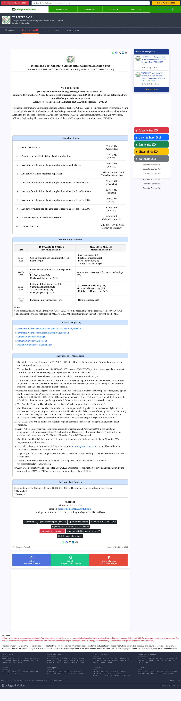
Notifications (147, 158)
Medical (16, 660)
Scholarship (114, 673)
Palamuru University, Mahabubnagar (34, 344)
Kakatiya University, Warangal (31, 336)
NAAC (152, 671)
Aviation (24, 660)
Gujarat (72, 660)
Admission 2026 (62, 9)
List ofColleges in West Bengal (70, 562)
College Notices (148, 130)
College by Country (100, 673)
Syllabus (62, 521)
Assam (81, 658)
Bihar (49, 660)
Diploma (25, 671)
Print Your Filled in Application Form (83, 531)
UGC (146, 671)
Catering (61, 673)
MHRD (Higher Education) (167, 671)
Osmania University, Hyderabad (32, 340)
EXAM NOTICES (31, 30)
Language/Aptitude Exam (120, 675)
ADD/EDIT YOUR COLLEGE (59, 680)
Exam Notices (147, 144)
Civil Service (71, 673)
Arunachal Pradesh (69, 658)
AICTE (140, 671)
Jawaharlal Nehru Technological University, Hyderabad (43, 332)
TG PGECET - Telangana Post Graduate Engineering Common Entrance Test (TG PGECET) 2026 (153, 62)
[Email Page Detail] (126, 52)
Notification (31, 521)
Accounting (51, 671)
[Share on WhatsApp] (113, 52)
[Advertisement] (90, 41)
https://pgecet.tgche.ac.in (84, 446)
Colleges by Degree (100, 671)
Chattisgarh (57, 660)
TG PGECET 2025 (72, 30)
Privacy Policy (29, 680)
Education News (148, 151)
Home (3, 680)
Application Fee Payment (62, 526)
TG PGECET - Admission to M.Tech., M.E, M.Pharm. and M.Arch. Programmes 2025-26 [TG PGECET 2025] (153, 78)
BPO (60, 671)
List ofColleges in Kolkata (31, 562)
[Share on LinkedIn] (123, 52)
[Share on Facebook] (116, 52)
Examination (89, 9)
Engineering (6, 660)
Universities (136, 9)
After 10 (6, 671)
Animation (67, 671)
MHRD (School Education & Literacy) (152, 673)
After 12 (16, 671)
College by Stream (117, 671)
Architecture (18, 658)
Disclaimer (19, 680)
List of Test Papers (49, 521)
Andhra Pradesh (53, 658)
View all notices (151, 89)
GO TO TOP (176, 680)
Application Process (100, 675)
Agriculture (6, 658)
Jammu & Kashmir (70, 662)
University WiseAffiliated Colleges (108, 562)
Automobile (51, 673)
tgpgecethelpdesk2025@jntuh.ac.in (74, 508)
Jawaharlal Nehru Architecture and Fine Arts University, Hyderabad (49, 328)
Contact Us (11, 680)
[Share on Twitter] (120, 52)
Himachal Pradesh (54, 662)
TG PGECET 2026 (52, 30)
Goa (66, 660)
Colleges (113, 9)
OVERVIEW (11, 30)
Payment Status (82, 526)
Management (35, 658)
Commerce (34, 660)
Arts (26, 658)
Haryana (80, 660)
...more (19, 662)
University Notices (149, 137)
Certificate (34, 671)
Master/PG (6, 673)
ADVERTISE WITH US (42, 680)
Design (12, 662)
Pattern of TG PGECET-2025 (104, 521)
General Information (79, 521)
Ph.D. (14, 673)
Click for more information (69, 536)
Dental (4, 662)
